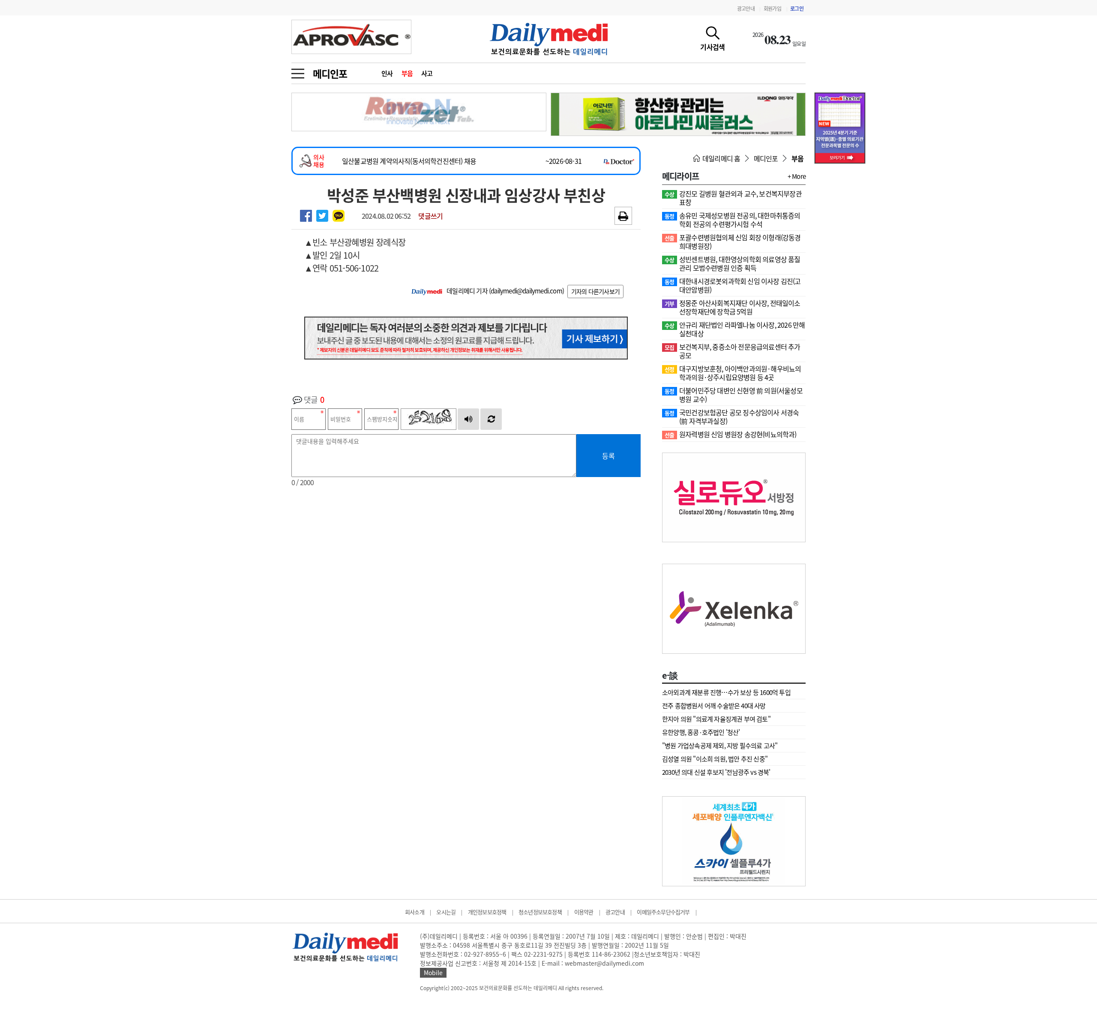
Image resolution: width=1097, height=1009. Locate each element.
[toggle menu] (297, 71)
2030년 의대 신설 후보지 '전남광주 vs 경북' (716, 772)
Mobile (433, 972)
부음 (407, 73)
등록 (608, 455)
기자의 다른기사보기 (595, 291)
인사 (387, 73)
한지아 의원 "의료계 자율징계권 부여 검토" (716, 719)
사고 (427, 73)
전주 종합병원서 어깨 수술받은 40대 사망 (714, 705)
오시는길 (446, 912)
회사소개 (414, 912)
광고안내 (746, 8)
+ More (797, 176)
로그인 (796, 8)
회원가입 (772, 8)
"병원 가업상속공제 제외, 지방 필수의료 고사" (719, 745)
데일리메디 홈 (720, 158)
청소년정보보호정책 (540, 912)
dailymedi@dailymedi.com (526, 291)
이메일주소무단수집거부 (663, 912)
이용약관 (583, 912)
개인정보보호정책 (487, 912)
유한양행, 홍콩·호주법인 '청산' (701, 732)
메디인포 (330, 73)
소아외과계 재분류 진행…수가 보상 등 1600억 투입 (726, 692)
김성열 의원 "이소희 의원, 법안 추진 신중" (714, 759)
